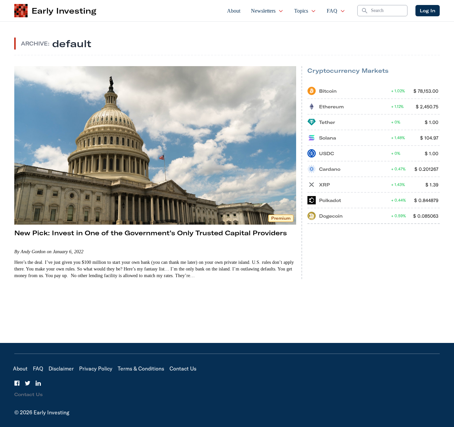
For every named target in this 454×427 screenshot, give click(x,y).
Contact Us (183, 368)
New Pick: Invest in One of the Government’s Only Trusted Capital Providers (150, 233)
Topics (301, 11)
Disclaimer (61, 368)
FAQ (332, 11)
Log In (427, 11)
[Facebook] (17, 383)
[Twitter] (27, 383)
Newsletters (263, 11)
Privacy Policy (95, 368)
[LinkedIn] (38, 383)
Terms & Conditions (141, 368)
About (233, 11)
